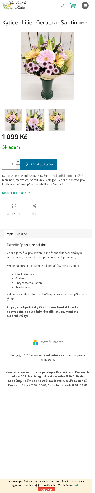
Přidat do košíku (42, 164)
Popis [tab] (9, 234)
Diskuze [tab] (22, 234)
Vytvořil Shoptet (52, 342)
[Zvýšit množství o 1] (18, 161)
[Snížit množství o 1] (18, 166)
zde (77, 485)
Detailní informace (14, 193)
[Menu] (85, 5)
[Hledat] (61, 5)
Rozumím (46, 489)
